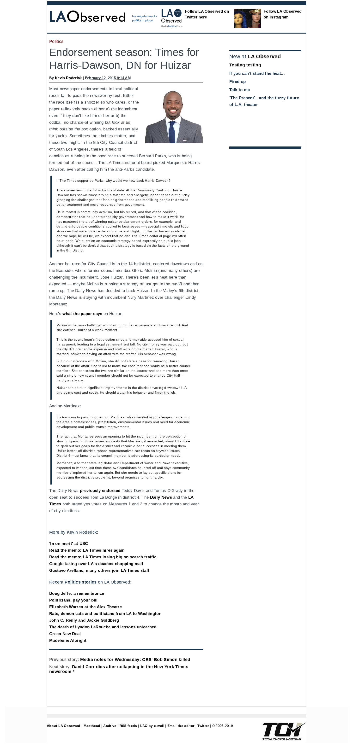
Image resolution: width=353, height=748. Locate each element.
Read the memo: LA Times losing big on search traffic (102, 557)
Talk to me (239, 90)
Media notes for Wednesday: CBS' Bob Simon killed (135, 659)
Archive (109, 726)
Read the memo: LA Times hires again (87, 550)
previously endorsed (100, 490)
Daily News (161, 497)
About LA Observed (63, 726)
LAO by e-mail (152, 726)
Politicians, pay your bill (73, 600)
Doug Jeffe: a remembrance (76, 593)
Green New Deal (65, 633)
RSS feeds (128, 726)
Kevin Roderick (68, 78)
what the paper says (82, 313)
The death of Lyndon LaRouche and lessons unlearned (103, 627)
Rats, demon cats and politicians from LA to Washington (105, 613)
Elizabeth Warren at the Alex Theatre (85, 607)
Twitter (203, 726)
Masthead (92, 726)
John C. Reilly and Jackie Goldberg (84, 620)
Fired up (237, 81)
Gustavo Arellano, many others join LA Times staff (99, 570)
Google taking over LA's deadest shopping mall (96, 563)
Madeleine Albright (67, 640)
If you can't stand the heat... (257, 73)
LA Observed (264, 56)
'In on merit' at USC (68, 543)
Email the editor (180, 726)
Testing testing (245, 65)
